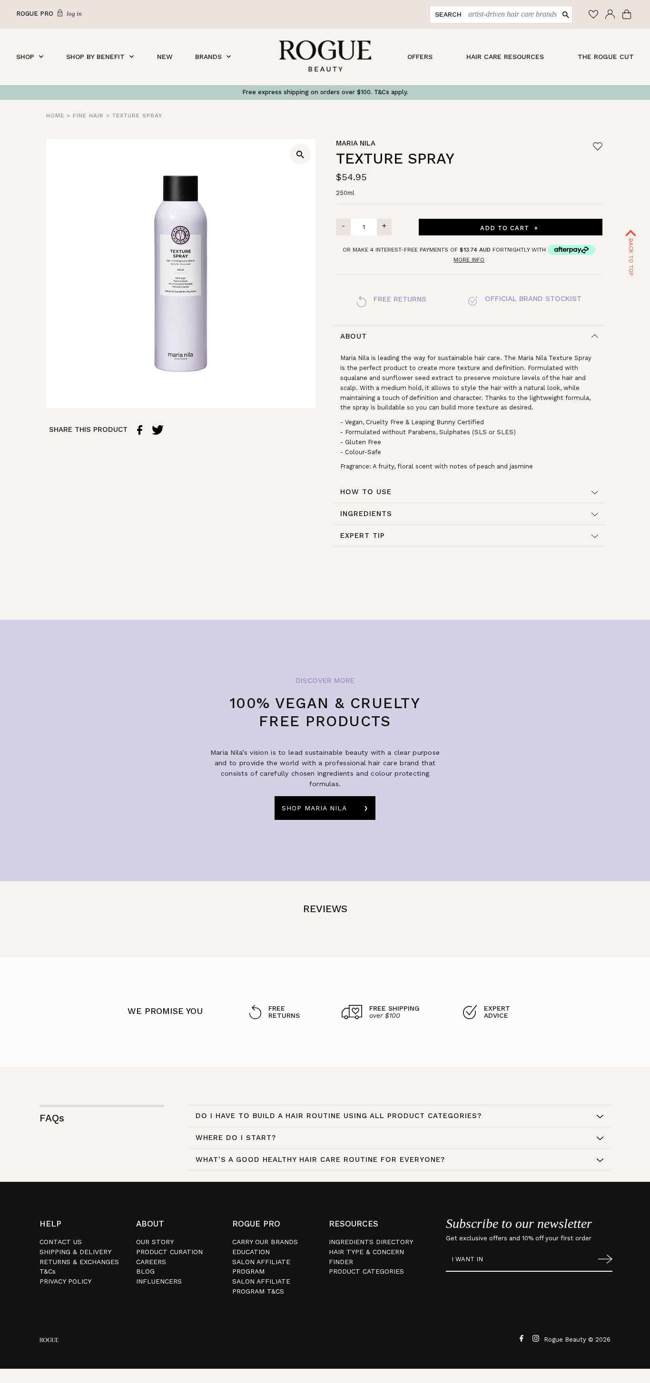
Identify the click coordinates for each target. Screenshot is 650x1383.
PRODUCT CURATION (169, 1252)
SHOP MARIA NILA (314, 808)
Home (55, 115)
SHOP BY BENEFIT (95, 56)
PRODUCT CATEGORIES (366, 1271)
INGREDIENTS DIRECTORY (371, 1242)
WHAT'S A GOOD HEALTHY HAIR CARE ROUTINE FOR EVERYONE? (320, 1159)
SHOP (25, 56)
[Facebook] (520, 1337)
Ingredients (366, 513)
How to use (366, 491)
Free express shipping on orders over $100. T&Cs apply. (325, 92)
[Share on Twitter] (158, 430)
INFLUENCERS (159, 1281)
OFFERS (420, 56)
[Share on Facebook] (139, 430)
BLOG (145, 1271)
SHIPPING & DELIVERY (75, 1252)
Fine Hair (88, 115)
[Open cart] (628, 14)
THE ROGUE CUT (606, 56)
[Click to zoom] (300, 154)
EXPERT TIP (362, 535)
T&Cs (47, 1271)
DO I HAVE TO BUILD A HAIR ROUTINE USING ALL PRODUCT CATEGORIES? (339, 1115)
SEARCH (448, 14)
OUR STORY (155, 1242)
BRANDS (208, 56)
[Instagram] (534, 1337)
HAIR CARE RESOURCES (505, 56)
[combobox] (511, 14)
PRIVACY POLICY (65, 1281)
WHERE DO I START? (236, 1137)
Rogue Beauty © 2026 (577, 1339)
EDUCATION (251, 1252)
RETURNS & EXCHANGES (79, 1262)
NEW (165, 56)
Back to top (631, 256)
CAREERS (151, 1262)
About (353, 336)
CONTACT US (60, 1242)
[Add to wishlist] (597, 146)
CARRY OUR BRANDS (265, 1242)
